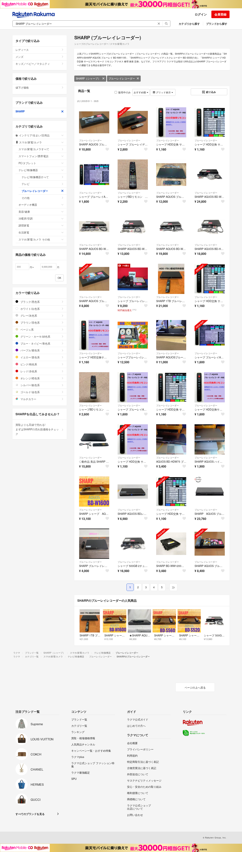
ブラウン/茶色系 (30, 322)
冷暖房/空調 (26, 218)
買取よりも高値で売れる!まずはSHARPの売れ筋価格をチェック (37, 429)
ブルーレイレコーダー (122, 78)
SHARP (20, 111)
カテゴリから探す (189, 24)
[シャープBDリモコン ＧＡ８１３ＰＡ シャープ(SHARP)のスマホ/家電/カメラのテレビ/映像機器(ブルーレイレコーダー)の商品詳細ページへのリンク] (94, 387)
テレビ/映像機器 (28, 170)
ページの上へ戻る (195, 687)
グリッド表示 (163, 92)
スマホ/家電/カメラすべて (34, 149)
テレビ (25, 184)
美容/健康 (24, 211)
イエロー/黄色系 (30, 357)
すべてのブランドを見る (30, 814)
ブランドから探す (216, 24)
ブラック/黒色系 (30, 302)
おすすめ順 (140, 92)
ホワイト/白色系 (30, 309)
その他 (25, 198)
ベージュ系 (27, 329)
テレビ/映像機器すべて (35, 177)
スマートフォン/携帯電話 (33, 156)
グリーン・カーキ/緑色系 (35, 336)
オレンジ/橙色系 (30, 378)
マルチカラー (28, 399)
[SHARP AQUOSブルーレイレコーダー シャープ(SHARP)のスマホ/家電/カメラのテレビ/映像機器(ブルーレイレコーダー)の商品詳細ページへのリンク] (171, 335)
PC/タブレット (27, 163)
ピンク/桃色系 (28, 364)
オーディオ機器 (28, 204)
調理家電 (24, 225)
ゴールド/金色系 (30, 392)
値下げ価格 (22, 87)
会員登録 (220, 14)
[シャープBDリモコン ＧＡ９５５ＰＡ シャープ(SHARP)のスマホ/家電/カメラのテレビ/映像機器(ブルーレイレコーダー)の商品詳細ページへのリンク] (133, 174)
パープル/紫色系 (30, 350)
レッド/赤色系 (28, 371)
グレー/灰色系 (28, 315)
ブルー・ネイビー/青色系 (35, 343)
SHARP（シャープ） (88, 78)
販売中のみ (124, 92)
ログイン (201, 14)
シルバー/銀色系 (30, 385)
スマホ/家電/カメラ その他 (34, 239)
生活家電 (24, 232)
